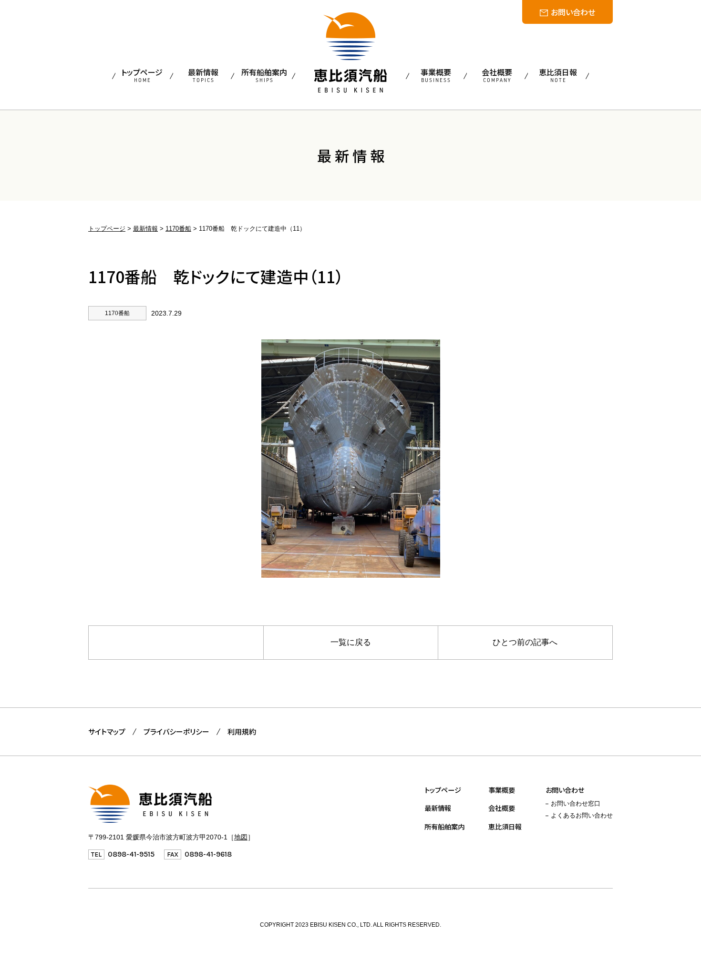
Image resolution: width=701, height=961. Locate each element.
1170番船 (178, 228)
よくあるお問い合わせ (582, 815)
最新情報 (145, 228)
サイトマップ (106, 731)
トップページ (106, 228)
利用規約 (241, 731)
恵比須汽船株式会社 (350, 52)
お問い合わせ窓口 (575, 803)
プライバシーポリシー (176, 731)
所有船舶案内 (444, 826)
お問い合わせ (573, 12)
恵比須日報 (505, 826)
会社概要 (501, 808)
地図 (240, 837)
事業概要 (501, 790)
